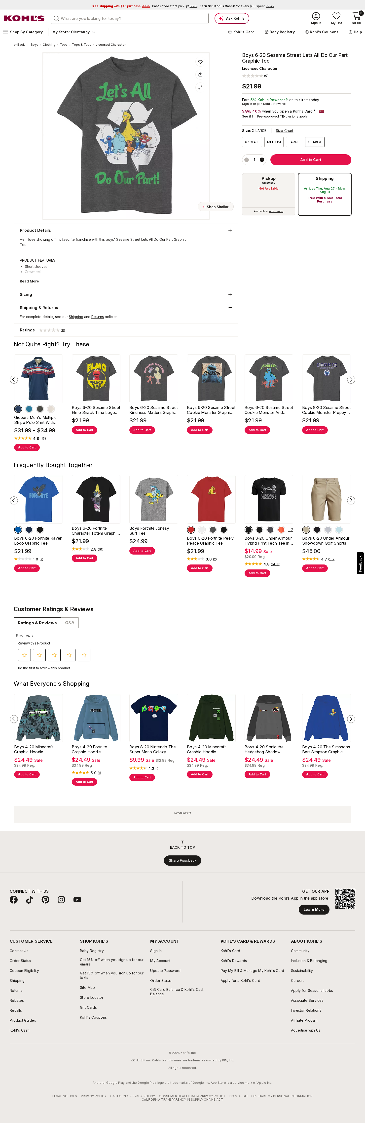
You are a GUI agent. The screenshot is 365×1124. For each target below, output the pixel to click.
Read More (29, 281)
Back (22, 44)
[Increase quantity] (262, 160)
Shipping (325, 178)
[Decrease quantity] (246, 160)
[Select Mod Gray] (328, 530)
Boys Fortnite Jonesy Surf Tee (149, 531)
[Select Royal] (18, 530)
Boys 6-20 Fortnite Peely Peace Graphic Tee (210, 541)
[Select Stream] (339, 530)
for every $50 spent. (237, 6)
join (259, 104)
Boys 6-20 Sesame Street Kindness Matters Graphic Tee (153, 410)
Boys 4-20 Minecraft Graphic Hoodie (33, 749)
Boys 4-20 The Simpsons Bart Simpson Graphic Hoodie (326, 749)
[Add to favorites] (200, 62)
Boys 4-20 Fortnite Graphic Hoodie (89, 749)
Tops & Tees (82, 44)
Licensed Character (111, 44)
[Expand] (200, 87)
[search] (57, 18)
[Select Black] (40, 530)
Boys (34, 44)
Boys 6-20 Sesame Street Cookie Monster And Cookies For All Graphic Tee (269, 410)
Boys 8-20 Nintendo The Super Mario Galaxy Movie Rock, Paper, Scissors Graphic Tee (152, 749)
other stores (276, 211)
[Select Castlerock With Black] (270, 530)
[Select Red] (191, 530)
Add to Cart (27, 447)
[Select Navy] (18, 409)
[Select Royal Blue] (29, 409)
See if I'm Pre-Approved (260, 116)
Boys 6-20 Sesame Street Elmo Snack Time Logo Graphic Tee (96, 410)
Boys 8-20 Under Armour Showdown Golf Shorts (325, 541)
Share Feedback (182, 860)
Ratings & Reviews (37, 622)
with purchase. (120, 6)
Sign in (247, 104)
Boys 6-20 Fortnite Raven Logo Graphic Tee (38, 541)
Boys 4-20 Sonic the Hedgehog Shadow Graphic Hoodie (264, 749)
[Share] (200, 75)
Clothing (49, 44)
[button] (255, 76)
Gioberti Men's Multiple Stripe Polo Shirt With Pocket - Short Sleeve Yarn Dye (35, 420)
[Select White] (51, 409)
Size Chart (284, 130)
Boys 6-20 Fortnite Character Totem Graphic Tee (95, 531)
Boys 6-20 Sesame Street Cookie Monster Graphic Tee (211, 410)
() (43, 438)
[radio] (268, 194)
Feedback (360, 564)
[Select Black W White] (249, 530)
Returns (97, 317)
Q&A (69, 622)
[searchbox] (130, 18)
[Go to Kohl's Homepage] (24, 18)
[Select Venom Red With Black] (281, 530)
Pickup (269, 178)
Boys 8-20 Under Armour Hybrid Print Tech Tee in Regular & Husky (268, 541)
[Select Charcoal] (40, 409)
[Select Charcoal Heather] (213, 530)
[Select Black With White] (259, 530)
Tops (64, 44)
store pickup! (174, 6)
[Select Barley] (306, 530)
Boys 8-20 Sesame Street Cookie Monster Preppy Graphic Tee (326, 410)
